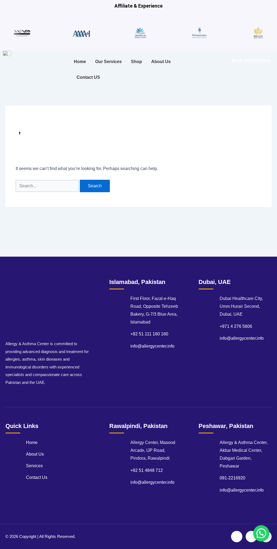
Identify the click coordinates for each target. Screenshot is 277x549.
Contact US (88, 77)
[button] (261, 533)
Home (80, 61)
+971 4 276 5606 (236, 326)
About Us (161, 61)
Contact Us (36, 477)
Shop (136, 61)
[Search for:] (48, 186)
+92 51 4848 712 (146, 470)
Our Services (108, 61)
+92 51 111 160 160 (149, 334)
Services (34, 465)
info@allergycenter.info (152, 346)
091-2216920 (232, 478)
